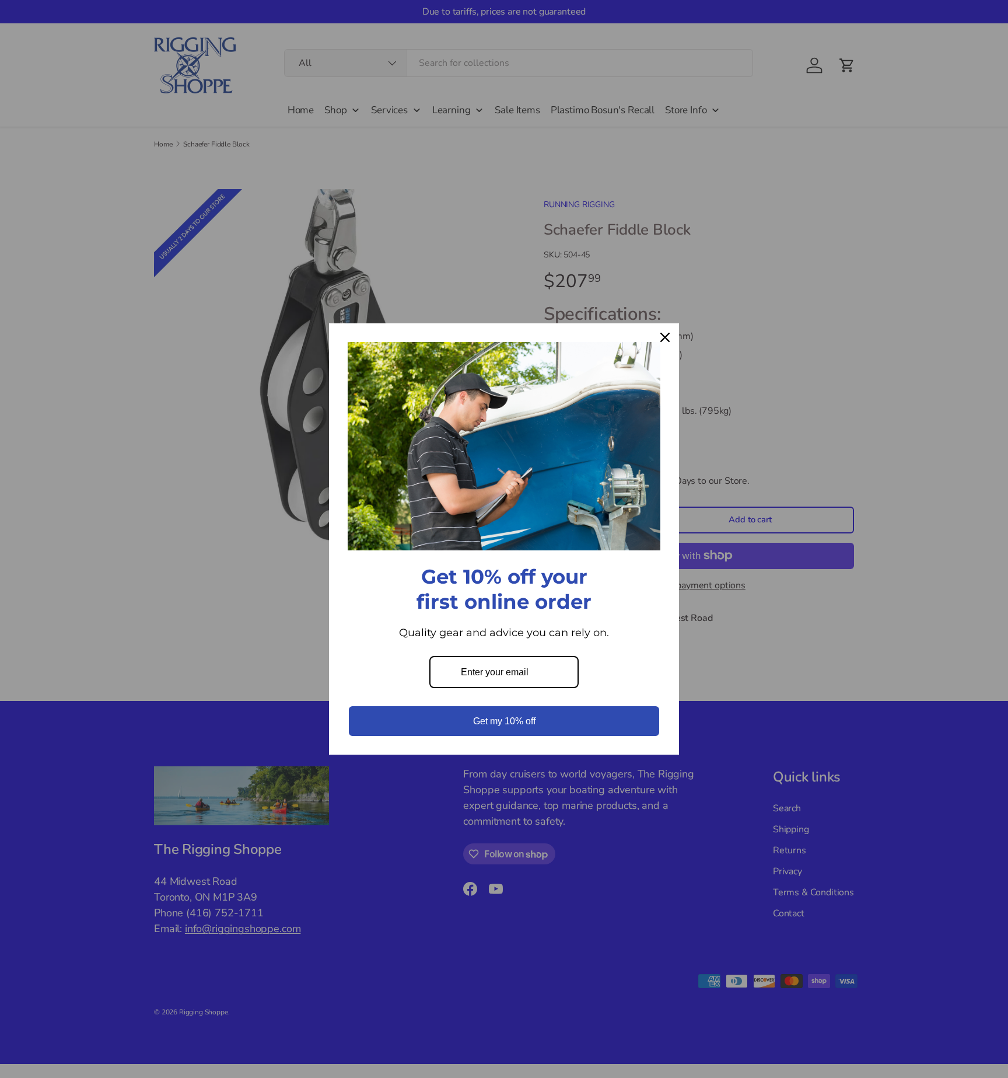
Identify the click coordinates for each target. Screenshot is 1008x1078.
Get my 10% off (504, 721)
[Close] (665, 337)
